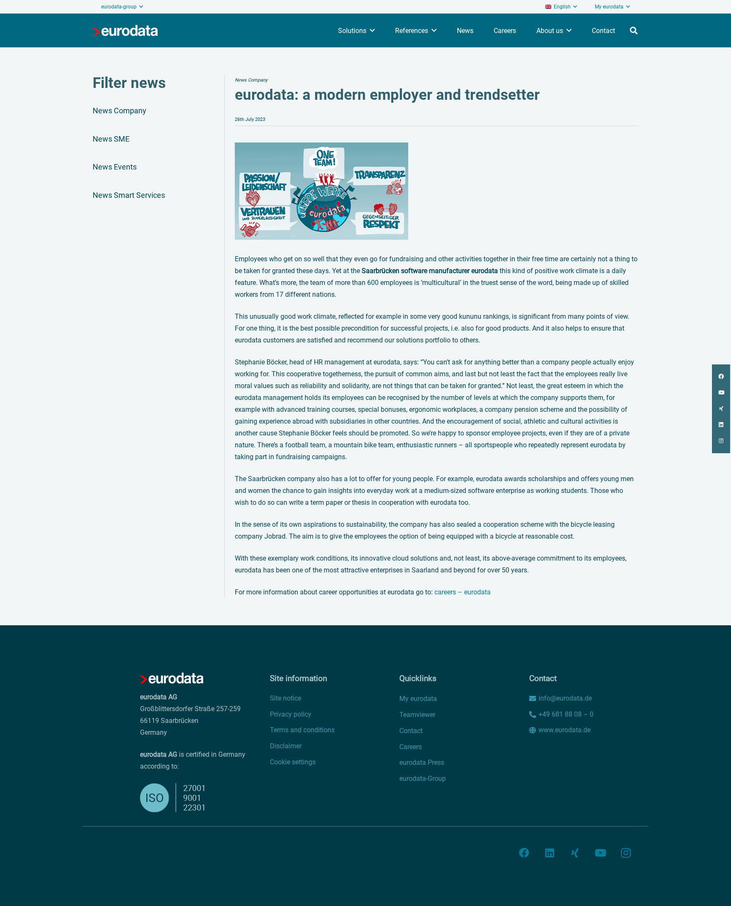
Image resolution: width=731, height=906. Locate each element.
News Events (115, 166)
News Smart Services (129, 195)
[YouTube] (600, 852)
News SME (111, 138)
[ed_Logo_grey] (125, 30)
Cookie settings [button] (293, 762)
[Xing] (575, 852)
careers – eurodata (462, 592)
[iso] (178, 798)
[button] (561, 7)
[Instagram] (625, 852)
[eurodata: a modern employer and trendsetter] (321, 148)
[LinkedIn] (549, 852)
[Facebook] (524, 852)
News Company (119, 110)
